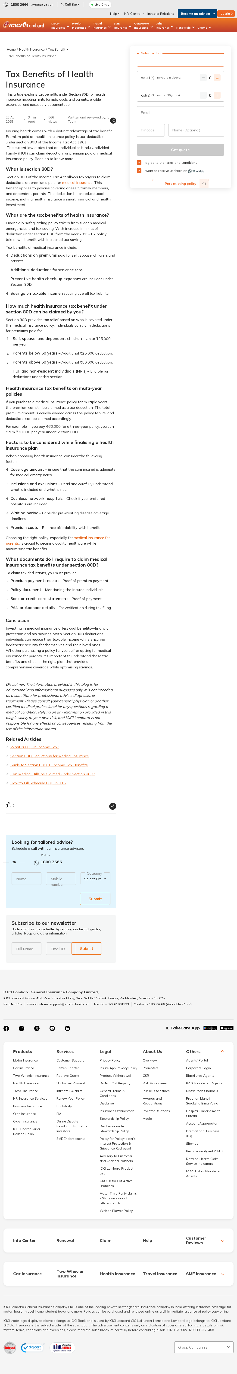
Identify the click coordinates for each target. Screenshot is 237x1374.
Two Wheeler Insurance (31, 1076)
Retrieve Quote (67, 1076)
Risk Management (156, 1083)
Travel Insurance (100, 25)
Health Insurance (79, 25)
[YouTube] (52, 1028)
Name (21, 879)
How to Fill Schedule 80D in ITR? (38, 783)
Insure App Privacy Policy (118, 1068)
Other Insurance (163, 25)
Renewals (183, 27)
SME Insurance (121, 25)
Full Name (24, 948)
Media (147, 1118)
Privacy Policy (110, 1060)
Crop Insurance (24, 1114)
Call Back (72, 4)
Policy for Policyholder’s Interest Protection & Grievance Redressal (118, 1143)
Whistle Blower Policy (116, 1211)
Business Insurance (27, 1106)
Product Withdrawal (115, 1076)
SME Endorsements (70, 1139)
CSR (146, 1076)
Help (113, 13)
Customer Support (70, 1060)
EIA (58, 1114)
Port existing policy (180, 184)
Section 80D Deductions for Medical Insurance (49, 756)
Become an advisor (195, 13)
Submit (95, 898)
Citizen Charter (67, 1068)
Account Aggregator (202, 1123)
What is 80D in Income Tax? (34, 747)
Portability (64, 1106)
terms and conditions (181, 163)
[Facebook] (6, 1028)
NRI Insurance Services (30, 1098)
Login (225, 13)
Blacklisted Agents (200, 1076)
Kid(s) (160, 95)
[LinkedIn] (67, 1028)
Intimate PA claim (69, 1091)
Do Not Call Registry (115, 1083)
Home (11, 49)
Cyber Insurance (25, 1121)
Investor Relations (160, 13)
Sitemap (192, 1143)
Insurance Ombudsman (117, 1111)
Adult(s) (160, 77)
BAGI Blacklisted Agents (204, 1083)
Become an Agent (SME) (204, 1151)
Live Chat (101, 4)
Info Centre (132, 13)
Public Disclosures (156, 1091)
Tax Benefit (56, 49)
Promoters (151, 1068)
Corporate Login (198, 1068)
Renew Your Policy (70, 1098)
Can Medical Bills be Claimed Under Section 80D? (52, 774)
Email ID (58, 948)
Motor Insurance (58, 25)
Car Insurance (23, 1068)
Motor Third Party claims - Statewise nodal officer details (118, 1198)
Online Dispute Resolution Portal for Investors (72, 1126)
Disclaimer (107, 1103)
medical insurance (77, 182)
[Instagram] (21, 1028)
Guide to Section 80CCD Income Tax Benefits (49, 765)
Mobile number (57, 882)
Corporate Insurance (141, 25)
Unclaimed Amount (70, 1083)
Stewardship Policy (114, 1118)
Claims (202, 27)
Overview (150, 1060)
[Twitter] (37, 1028)
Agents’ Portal (197, 1060)
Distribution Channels (202, 1091)
